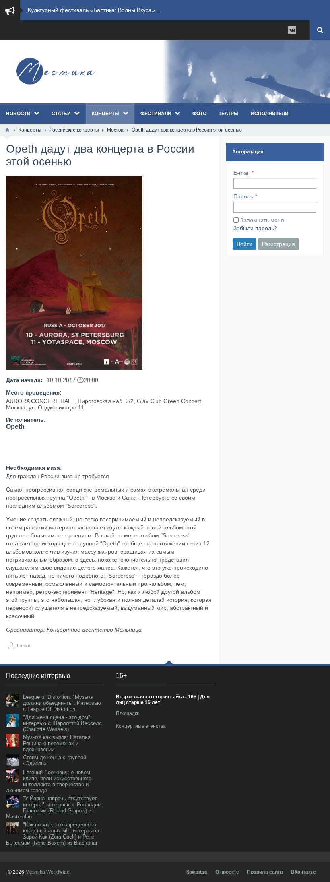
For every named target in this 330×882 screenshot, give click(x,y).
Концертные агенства (141, 726)
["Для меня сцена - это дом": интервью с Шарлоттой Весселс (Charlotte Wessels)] (12, 720)
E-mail (241, 172)
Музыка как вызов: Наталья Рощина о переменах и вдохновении (57, 743)
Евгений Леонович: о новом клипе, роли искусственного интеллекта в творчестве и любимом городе (48, 781)
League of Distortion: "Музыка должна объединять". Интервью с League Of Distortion (62, 703)
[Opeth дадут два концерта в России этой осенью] (74, 273)
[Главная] (7, 130)
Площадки (128, 713)
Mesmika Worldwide (47, 872)
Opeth (15, 426)
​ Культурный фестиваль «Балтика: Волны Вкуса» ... (93, 10)
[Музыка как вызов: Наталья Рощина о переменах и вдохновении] (12, 740)
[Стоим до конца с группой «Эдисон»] (12, 760)
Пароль (243, 196)
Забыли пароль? (255, 228)
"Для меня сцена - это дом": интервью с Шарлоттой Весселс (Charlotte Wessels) (62, 723)
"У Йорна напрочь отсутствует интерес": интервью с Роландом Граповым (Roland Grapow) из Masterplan (53, 807)
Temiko (23, 645)
